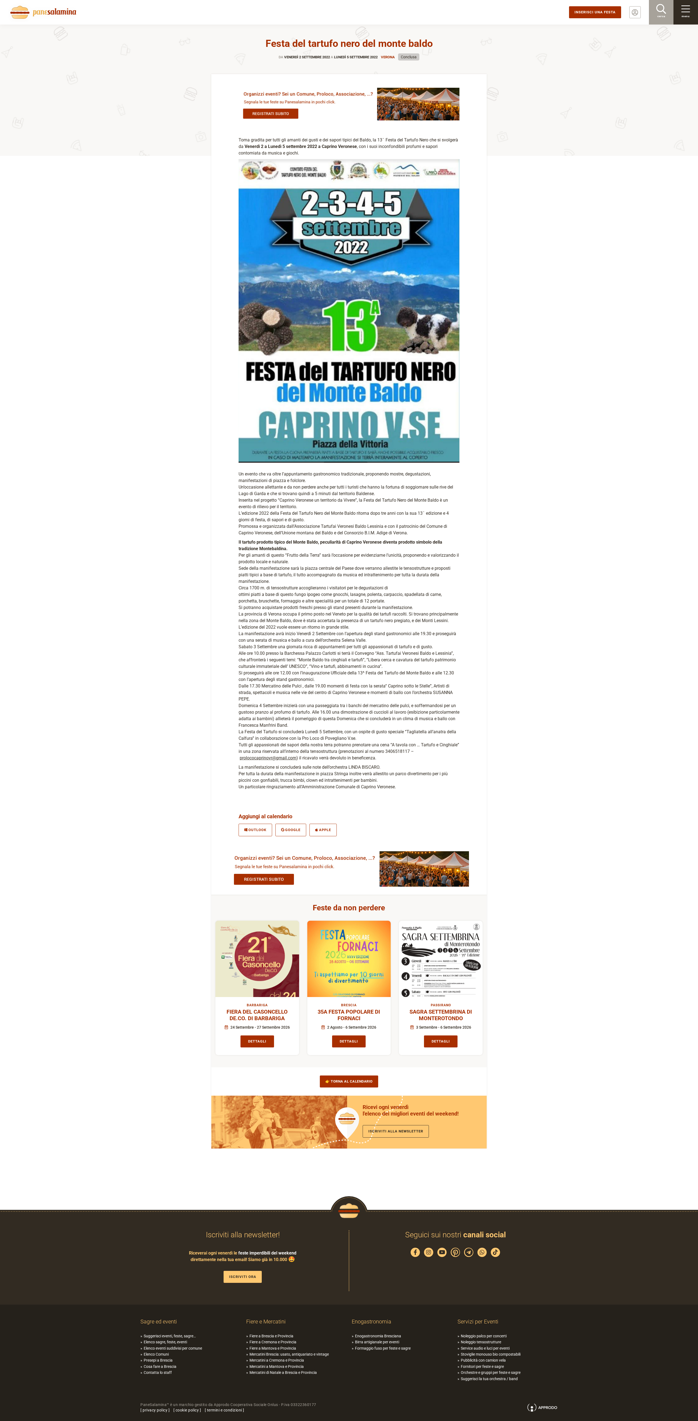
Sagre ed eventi (158, 1321)
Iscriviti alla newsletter (395, 1131)
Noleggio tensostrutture (481, 1342)
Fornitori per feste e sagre (482, 1366)
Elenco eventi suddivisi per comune (173, 1348)
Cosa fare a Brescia (160, 1366)
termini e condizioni (224, 1410)
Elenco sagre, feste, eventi (165, 1342)
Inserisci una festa (595, 12)
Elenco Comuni (156, 1354)
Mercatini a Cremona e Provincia (276, 1360)
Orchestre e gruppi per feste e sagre (491, 1372)
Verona (388, 57)
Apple (325, 830)
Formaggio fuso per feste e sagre (383, 1348)
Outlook (257, 830)
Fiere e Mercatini (266, 1321)
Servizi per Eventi (478, 1321)
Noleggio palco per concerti (484, 1336)
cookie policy (187, 1410)
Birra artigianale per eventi (377, 1342)
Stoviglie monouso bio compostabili (491, 1354)
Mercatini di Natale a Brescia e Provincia (283, 1372)
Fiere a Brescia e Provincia (271, 1336)
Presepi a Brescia (158, 1360)
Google (292, 830)
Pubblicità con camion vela (483, 1360)
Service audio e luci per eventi (485, 1348)
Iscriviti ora (242, 1277)
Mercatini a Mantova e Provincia (276, 1366)
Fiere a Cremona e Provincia (272, 1342)
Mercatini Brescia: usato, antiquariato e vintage (289, 1354)
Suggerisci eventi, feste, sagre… (170, 1336)
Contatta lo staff (158, 1372)
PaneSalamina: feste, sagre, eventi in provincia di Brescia (42, 12)
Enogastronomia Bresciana (378, 1336)
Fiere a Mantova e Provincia (272, 1348)
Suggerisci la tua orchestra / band (489, 1379)
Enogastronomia (371, 1321)
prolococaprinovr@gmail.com (268, 758)
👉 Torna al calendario (349, 1081)
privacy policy (155, 1410)
